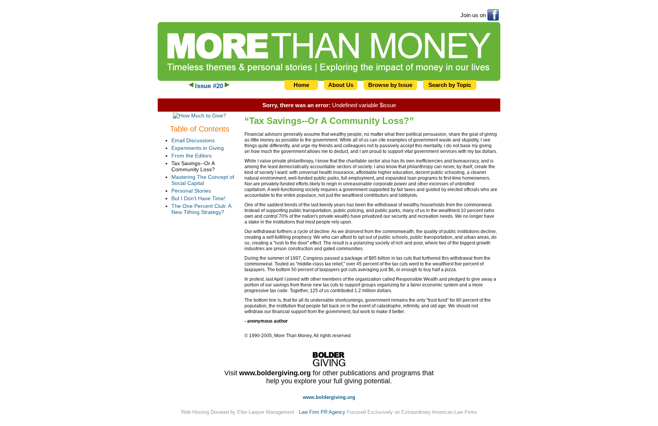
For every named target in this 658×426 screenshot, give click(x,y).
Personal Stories (191, 191)
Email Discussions (193, 140)
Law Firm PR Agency (322, 412)
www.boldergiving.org (275, 373)
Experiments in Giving (197, 148)
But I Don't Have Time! (198, 198)
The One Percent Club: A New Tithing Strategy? (201, 209)
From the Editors (191, 156)
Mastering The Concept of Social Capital (202, 180)
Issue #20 (209, 86)
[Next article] (227, 86)
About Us (340, 85)
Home (301, 85)
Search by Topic (449, 85)
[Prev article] (190, 86)
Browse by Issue (390, 85)
